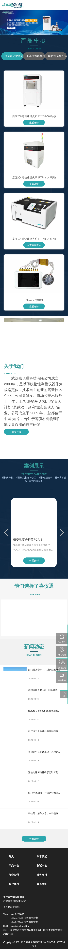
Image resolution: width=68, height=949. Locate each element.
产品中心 (14, 865)
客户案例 (14, 884)
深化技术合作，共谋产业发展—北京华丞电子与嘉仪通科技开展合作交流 (44, 669)
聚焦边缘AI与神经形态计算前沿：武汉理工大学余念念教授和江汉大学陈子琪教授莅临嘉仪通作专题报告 (44, 772)
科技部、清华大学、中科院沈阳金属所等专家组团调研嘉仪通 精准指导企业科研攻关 (44, 813)
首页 (11, 856)
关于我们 (42, 856)
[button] (6, 531)
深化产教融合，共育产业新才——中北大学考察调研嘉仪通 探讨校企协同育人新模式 (44, 792)
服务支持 (42, 874)
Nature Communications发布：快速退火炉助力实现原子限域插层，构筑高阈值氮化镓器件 (44, 710)
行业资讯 (14, 874)
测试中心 (42, 865)
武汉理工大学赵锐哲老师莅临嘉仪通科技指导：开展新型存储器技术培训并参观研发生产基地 (44, 731)
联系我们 (42, 884)
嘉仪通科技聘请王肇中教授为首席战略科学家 (44, 751)
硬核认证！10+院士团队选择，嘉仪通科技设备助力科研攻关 (44, 689)
